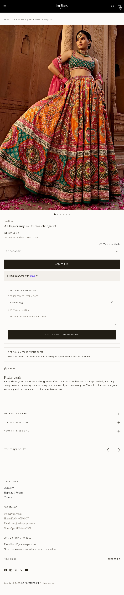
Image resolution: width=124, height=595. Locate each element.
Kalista (8, 221)
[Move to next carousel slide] (117, 450)
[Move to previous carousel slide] (110, 450)
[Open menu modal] (4, 6)
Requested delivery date (23, 296)
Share (12, 369)
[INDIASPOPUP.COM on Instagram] (11, 570)
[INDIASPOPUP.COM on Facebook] (6, 570)
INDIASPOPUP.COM (30, 583)
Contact (8, 497)
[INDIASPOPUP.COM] (62, 6)
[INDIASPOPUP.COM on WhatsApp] (21, 570)
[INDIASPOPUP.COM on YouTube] (27, 570)
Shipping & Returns (13, 492)
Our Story (9, 487)
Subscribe (114, 559)
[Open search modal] (112, 6)
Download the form (80, 356)
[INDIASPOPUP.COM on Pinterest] (16, 570)
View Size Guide (111, 243)
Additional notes (18, 310)
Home (7, 19)
